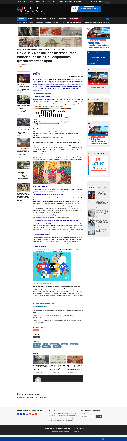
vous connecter (27, 397)
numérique (46, 346)
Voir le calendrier (91, 63)
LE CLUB (24, 1)
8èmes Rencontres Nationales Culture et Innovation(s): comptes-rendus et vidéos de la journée (101, 194)
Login (107, 2)
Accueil (19, 1)
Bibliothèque (34, 49)
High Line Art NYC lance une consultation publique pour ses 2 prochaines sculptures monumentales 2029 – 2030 (80, 22)
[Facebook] (94, 2)
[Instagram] (97, 2)
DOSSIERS (30, 19)
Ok (102, 438)
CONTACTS (61, 1)
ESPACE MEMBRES (74, 19)
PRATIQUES (52, 19)
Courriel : (83, 413)
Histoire (36, 346)
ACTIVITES (31, 1)
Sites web (61, 49)
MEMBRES (38, 1)
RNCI (49, 1)
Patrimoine (56, 346)
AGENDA (44, 1)
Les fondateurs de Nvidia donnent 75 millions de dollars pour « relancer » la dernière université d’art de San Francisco (23, 130)
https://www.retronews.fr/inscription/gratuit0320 (46, 214)
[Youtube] (100, 2)
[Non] (125, 439)
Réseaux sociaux (53, 49)
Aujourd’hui (92, 187)
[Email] (39, 74)
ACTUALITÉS (21, 19)
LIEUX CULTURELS (62, 19)
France (36, 337)
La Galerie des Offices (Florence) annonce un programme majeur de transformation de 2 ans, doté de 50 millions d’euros (23, 152)
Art (45, 344)
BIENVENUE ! (55, 431)
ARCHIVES (55, 1)
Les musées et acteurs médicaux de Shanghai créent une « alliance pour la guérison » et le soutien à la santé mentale (23, 197)
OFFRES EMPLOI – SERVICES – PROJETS (73, 1)
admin (23, 64)
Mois (105, 187)
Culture (64, 344)
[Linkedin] (21, 414)
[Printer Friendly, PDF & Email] (20, 66)
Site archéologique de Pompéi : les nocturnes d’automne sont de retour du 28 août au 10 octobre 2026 (23, 87)
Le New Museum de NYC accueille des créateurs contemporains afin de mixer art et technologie (101, 228)
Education (73, 344)
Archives (27, 49)
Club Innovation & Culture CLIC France (63, 428)
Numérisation (43, 49)
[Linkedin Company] (89, 2)
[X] (92, 2)
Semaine (100, 187)
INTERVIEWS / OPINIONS (41, 19)
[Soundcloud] (103, 2)
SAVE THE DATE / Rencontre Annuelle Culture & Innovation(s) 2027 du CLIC (99, 59)
